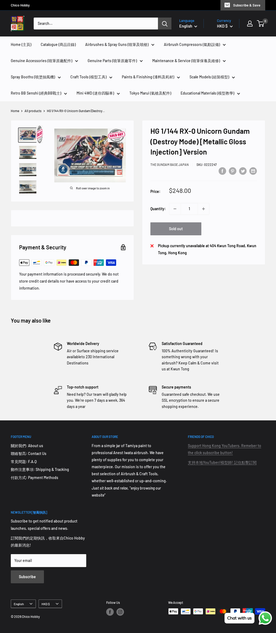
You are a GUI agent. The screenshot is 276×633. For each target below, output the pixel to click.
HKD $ (46, 604)
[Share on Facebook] (222, 171)
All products (33, 111)
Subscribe (27, 576)
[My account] (250, 23)
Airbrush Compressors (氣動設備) (192, 44)
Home (15, 111)
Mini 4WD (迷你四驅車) (95, 93)
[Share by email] (253, 171)
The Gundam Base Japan (169, 164)
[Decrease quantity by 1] (175, 209)
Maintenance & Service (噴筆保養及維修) (186, 60)
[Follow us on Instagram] (120, 612)
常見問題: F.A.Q (24, 461)
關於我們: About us (27, 445)
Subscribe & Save (246, 5)
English (19, 604)
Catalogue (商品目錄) (58, 44)
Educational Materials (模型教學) (207, 93)
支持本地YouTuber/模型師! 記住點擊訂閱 (222, 462)
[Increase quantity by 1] (203, 209)
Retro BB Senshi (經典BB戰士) (36, 93)
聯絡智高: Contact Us (28, 453)
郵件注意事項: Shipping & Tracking (40, 469)
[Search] (164, 23)
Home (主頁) (21, 44)
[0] (260, 23)
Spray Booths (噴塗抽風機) (33, 77)
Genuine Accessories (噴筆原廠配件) (41, 60)
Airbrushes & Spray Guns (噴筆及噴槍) (117, 44)
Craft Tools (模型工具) (88, 77)
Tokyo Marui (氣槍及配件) (150, 93)
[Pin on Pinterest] (232, 171)
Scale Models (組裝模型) (209, 77)
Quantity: (158, 208)
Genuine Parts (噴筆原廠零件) (112, 60)
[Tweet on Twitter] (243, 171)
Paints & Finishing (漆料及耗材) (148, 77)
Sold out (176, 228)
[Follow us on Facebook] (110, 612)
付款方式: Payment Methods (34, 477)
